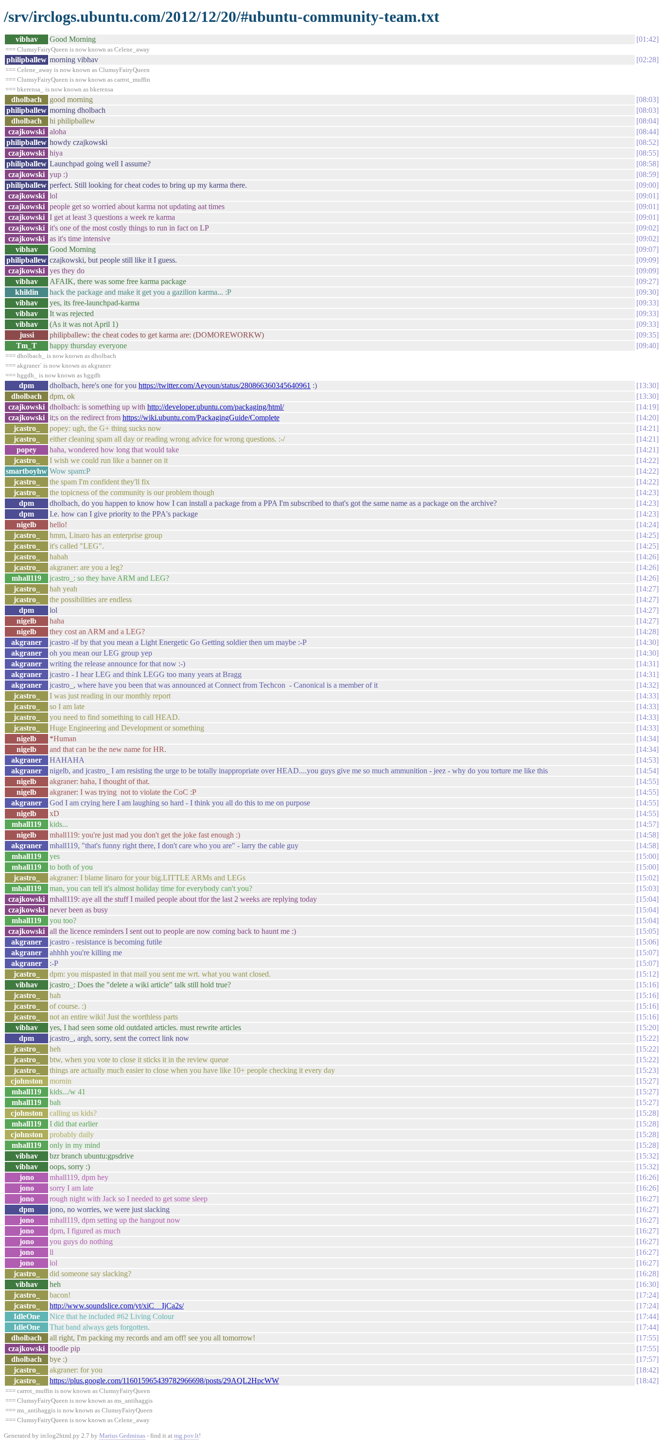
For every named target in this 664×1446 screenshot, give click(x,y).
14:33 (647, 696)
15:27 (647, 1081)
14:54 (647, 771)
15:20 (647, 1027)
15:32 (647, 1156)
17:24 (647, 1295)
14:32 (647, 685)
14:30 (647, 642)
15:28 (647, 1113)
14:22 (647, 460)
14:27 (647, 589)
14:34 (647, 738)
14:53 (647, 760)
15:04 (647, 899)
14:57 (647, 824)
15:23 (647, 1070)
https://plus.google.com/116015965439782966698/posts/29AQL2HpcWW (164, 1380)
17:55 (647, 1338)
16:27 (647, 1199)
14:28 (647, 631)
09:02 (647, 228)
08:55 (647, 153)
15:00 (647, 856)
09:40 (647, 345)
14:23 (647, 492)
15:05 (647, 931)
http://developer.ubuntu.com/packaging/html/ (215, 407)
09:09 (647, 260)
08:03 (647, 99)
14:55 (647, 781)
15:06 (647, 942)
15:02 (647, 878)
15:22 (647, 1038)
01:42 (647, 39)
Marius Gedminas (122, 1435)
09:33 (647, 303)
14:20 (647, 417)
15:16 (647, 985)
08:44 (647, 131)
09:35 (647, 335)
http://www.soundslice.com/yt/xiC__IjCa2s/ (117, 1306)
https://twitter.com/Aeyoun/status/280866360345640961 (225, 385)
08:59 (647, 174)
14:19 (647, 407)
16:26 (647, 1177)
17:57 (647, 1359)
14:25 (647, 535)
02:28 (647, 59)
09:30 (647, 292)
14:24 (647, 524)
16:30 (647, 1284)
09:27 (647, 281)
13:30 (647, 385)
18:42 (647, 1370)
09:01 (647, 196)
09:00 (647, 185)
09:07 (647, 249)
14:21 (647, 428)
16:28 (647, 1273)
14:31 (647, 664)
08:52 (647, 142)
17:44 (647, 1316)
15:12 (647, 974)
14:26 (647, 557)
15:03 (647, 888)
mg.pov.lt (186, 1435)
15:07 (647, 952)
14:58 (647, 835)
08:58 (647, 164)
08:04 (647, 121)
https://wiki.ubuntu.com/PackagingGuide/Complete (201, 417)
